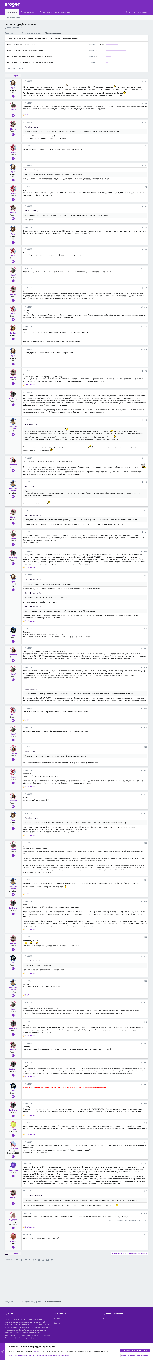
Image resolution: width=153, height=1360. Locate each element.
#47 (145, 1164)
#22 (145, 551)
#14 (145, 349)
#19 (145, 482)
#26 (145, 667)
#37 (145, 956)
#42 (145, 1063)
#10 (145, 268)
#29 (145, 747)
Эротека (57, 1323)
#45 (145, 1123)
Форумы (57, 1318)
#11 (146, 288)
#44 (145, 1104)
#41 (145, 1043)
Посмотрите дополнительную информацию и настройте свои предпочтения (38, 1355)
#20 (145, 511)
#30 (145, 771)
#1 (146, 81)
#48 (145, 1191)
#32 (145, 814)
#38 (145, 981)
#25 (145, 648)
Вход (105, 1318)
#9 (146, 249)
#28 (145, 728)
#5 (146, 165)
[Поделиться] (143, 81)
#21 (145, 532)
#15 (145, 371)
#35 (145, 901)
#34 (145, 880)
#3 (146, 122)
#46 (145, 1142)
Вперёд (15, 76)
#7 (146, 206)
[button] (36, 12)
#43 (145, 1084)
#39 (145, 1003)
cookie (35, 1351)
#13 (145, 326)
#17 (146, 420)
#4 (146, 146)
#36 (145, 937)
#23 (145, 575)
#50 (145, 1235)
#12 (145, 307)
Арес (9, 28)
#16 (145, 392)
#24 (145, 629)
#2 (146, 103)
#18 (145, 458)
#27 (145, 708)
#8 (146, 228)
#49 (145, 1213)
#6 (146, 187)
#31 (145, 794)
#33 (145, 843)
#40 (145, 1022)
